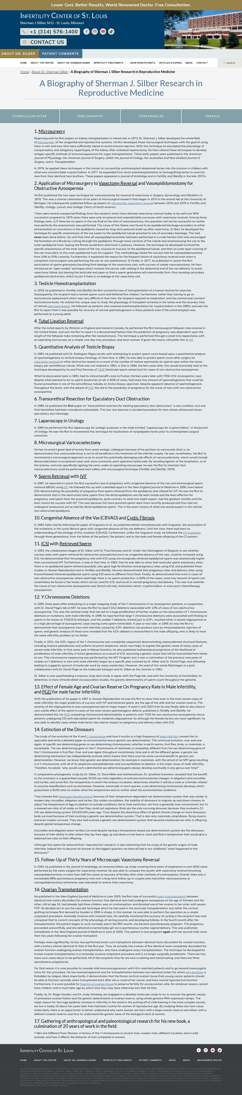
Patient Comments (60, 54)
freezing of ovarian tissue (96, 984)
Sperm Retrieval (54, 476)
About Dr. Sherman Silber (73, 62)
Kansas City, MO (188, 1080)
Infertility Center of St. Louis (46, 1050)
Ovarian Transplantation (64, 889)
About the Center (42, 62)
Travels (212, 116)
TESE (101, 369)
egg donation (194, 972)
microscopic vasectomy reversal (132, 203)
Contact (202, 62)
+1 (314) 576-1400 (54, 31)
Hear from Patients (142, 62)
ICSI (90, 387)
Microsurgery (52, 131)
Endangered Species (209, 1060)
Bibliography (90, 116)
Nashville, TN (161, 1080)
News (172, 1060)
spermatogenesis (58, 306)
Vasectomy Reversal (118, 183)
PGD (46, 691)
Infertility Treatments (108, 62)
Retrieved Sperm (76, 543)
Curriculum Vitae (29, 116)
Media (189, 62)
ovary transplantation (171, 896)
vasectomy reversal (47, 361)
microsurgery (46, 142)
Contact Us (47, 42)
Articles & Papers (170, 62)
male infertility (169, 736)
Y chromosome (96, 736)
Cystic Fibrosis (141, 517)
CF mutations (192, 532)
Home (23, 62)
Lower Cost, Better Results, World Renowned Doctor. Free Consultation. (121, 4)
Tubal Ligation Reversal (61, 321)
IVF (191, 339)
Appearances (151, 116)
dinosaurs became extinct (76, 796)
